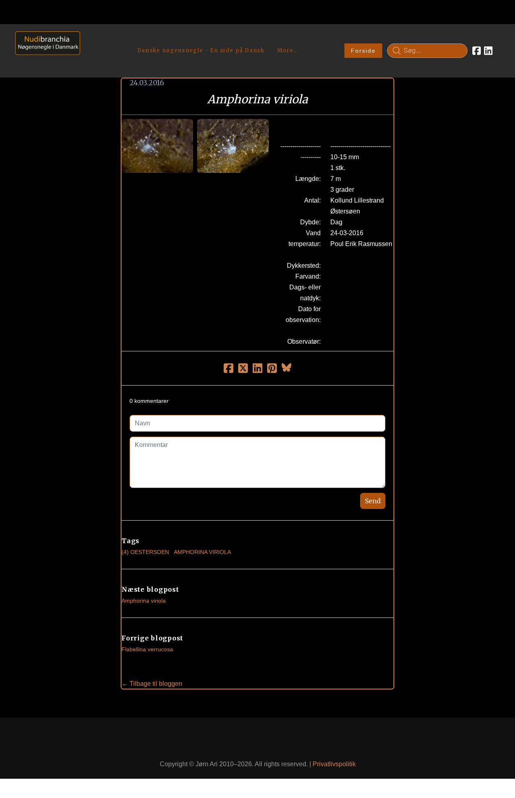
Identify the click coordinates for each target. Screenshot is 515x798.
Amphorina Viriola (202, 552)
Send (373, 501)
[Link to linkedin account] (488, 50)
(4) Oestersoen (145, 552)
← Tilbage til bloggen (152, 683)
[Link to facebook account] (476, 50)
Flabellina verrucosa (147, 649)
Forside (363, 50)
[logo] (45, 50)
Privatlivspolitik (334, 764)
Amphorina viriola (144, 600)
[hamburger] (89, 39)
